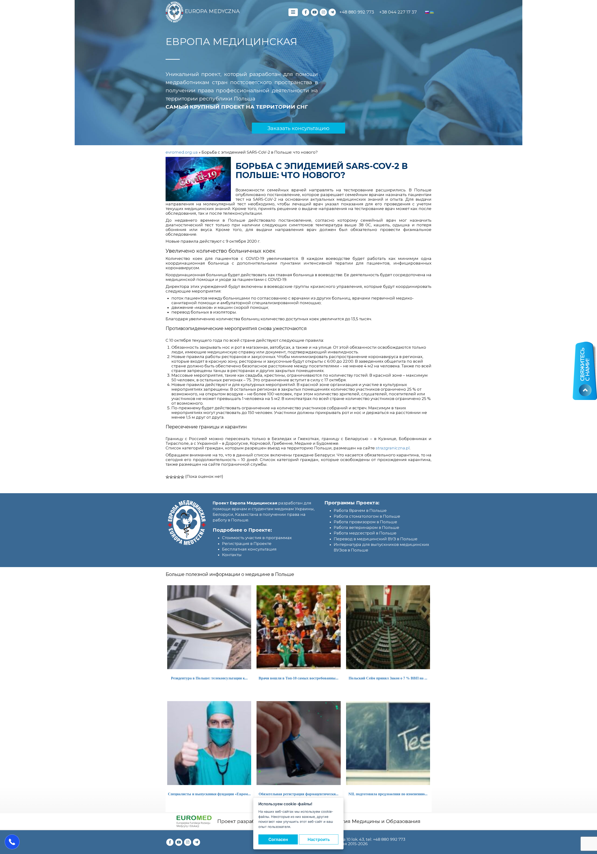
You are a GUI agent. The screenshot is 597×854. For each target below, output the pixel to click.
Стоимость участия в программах (257, 537)
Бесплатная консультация (249, 549)
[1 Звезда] (167, 477)
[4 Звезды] (178, 477)
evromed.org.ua (182, 152)
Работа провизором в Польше (365, 522)
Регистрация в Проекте (246, 543)
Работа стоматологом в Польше (367, 516)
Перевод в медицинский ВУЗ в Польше (375, 539)
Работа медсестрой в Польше (365, 533)
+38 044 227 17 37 (398, 12)
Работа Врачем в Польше (360, 510)
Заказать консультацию (298, 128)
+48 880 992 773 (356, 12)
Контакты (232, 554)
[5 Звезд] (182, 477)
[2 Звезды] (171, 477)
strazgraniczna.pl (393, 448)
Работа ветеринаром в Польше (366, 527)
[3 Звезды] (175, 477)
